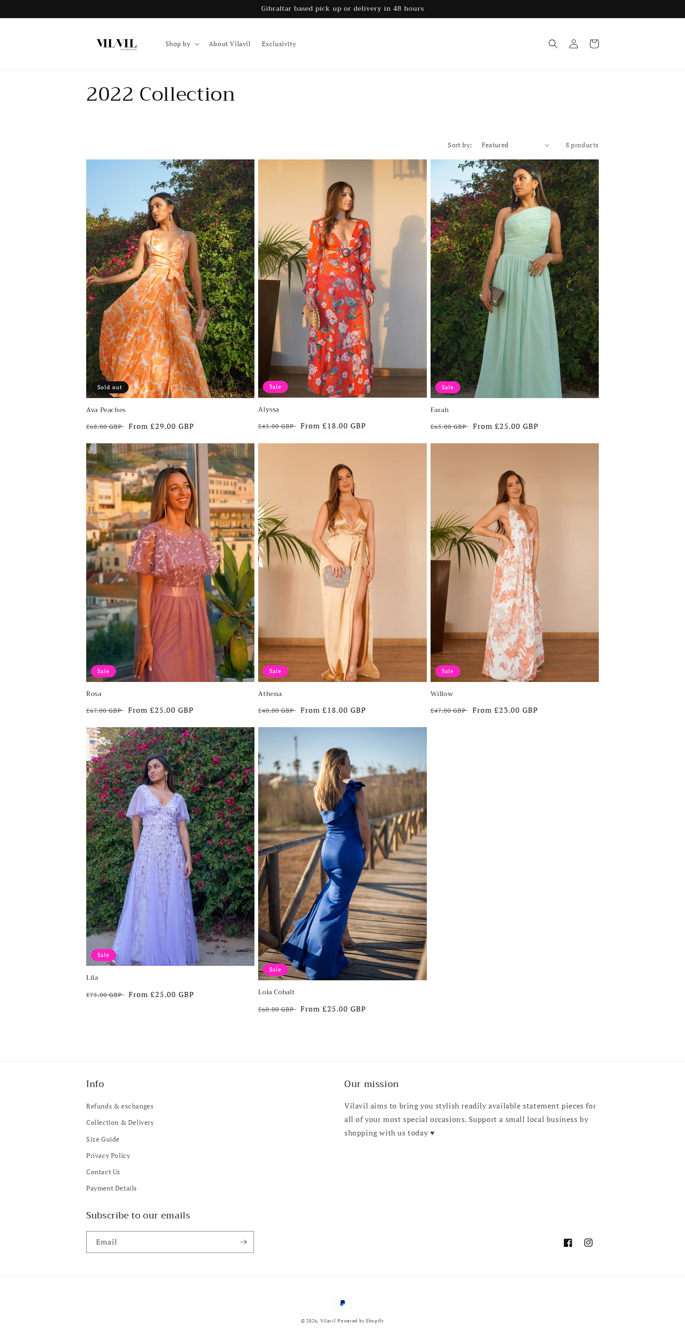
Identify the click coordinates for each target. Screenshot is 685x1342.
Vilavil (328, 1321)
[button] (181, 44)
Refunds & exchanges (119, 1105)
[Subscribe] (243, 1242)
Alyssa (268, 410)
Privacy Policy (108, 1155)
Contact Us (103, 1171)
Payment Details (111, 1188)
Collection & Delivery (120, 1122)
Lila (92, 978)
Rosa (94, 694)
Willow (442, 694)
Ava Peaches (106, 410)
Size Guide (103, 1139)
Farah (440, 410)
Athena (270, 694)
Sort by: (460, 144)
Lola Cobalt (276, 992)
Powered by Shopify (360, 1321)
